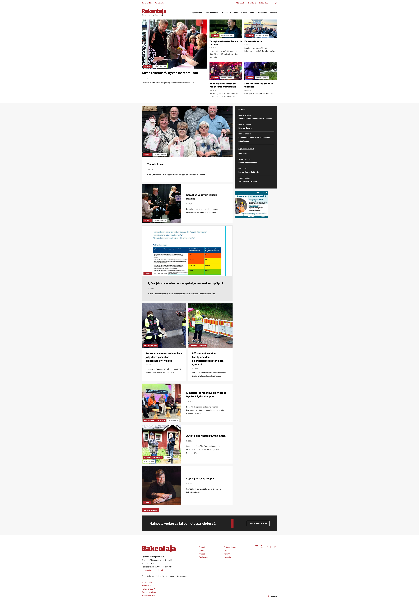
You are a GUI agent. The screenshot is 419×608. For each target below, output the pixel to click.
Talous (167, 458)
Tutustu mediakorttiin (258, 523)
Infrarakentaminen (198, 345)
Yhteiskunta (173, 420)
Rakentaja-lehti (160, 3)
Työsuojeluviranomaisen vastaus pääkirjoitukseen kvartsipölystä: (186, 283)
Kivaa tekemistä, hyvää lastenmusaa (170, 73)
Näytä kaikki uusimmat (246, 149)
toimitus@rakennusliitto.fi (152, 570)
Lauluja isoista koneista (248, 163)
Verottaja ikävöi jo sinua (248, 181)
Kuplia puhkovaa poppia (200, 478)
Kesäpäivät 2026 (160, 66)
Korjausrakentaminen (152, 458)
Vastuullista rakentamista (154, 420)
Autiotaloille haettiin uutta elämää (206, 435)
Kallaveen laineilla (253, 41)
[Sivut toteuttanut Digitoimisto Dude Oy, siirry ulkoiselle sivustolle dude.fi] (272, 596)
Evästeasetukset (148, 595)
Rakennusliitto (147, 3)
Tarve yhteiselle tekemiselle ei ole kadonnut (255, 118)
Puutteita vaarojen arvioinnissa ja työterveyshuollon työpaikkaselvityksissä (164, 357)
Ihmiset (147, 502)
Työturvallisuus (160, 274)
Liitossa (147, 66)
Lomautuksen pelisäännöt (249, 172)
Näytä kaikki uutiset (150, 510)
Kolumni (148, 274)
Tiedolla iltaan (155, 164)
